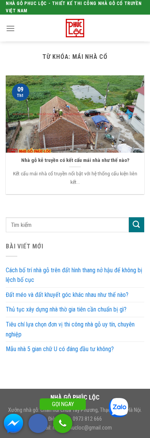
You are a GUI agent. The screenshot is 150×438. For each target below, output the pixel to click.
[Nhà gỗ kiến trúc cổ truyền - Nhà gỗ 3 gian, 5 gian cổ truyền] (75, 28)
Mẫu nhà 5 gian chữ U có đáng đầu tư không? (60, 349)
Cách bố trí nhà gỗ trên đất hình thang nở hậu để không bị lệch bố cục (74, 275)
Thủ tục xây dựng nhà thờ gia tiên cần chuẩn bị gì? (66, 309)
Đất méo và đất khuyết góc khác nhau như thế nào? (67, 294)
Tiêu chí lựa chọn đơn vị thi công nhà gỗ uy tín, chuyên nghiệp (70, 329)
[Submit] (136, 224)
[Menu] (10, 28)
